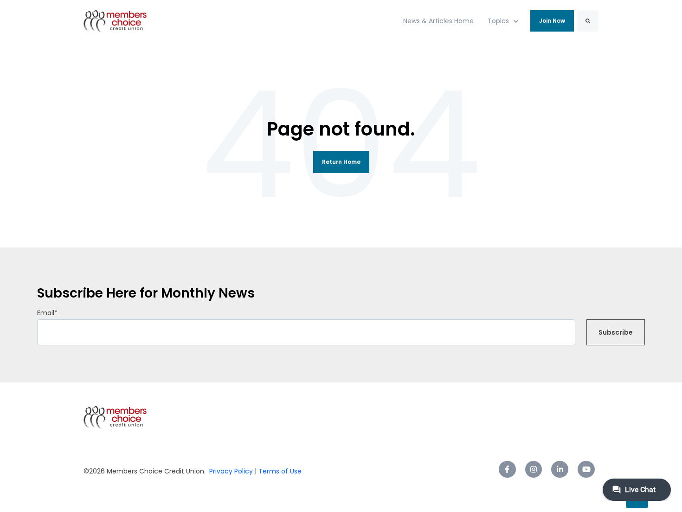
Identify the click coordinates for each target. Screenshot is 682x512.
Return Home (341, 162)
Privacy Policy (231, 471)
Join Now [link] (552, 21)
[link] (115, 20)
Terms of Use (279, 471)
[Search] (587, 21)
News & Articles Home (438, 21)
